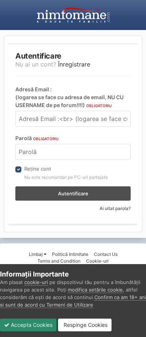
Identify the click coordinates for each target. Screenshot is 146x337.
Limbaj (36, 254)
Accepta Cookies (30, 325)
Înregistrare (74, 64)
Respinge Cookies (84, 325)
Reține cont (37, 169)
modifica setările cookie (95, 290)
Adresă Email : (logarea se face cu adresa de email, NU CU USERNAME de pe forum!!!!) (69, 97)
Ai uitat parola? (115, 208)
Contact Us (106, 254)
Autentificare (73, 193)
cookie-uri (36, 282)
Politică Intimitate (70, 254)
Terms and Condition (58, 261)
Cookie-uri (97, 261)
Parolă (36, 138)
